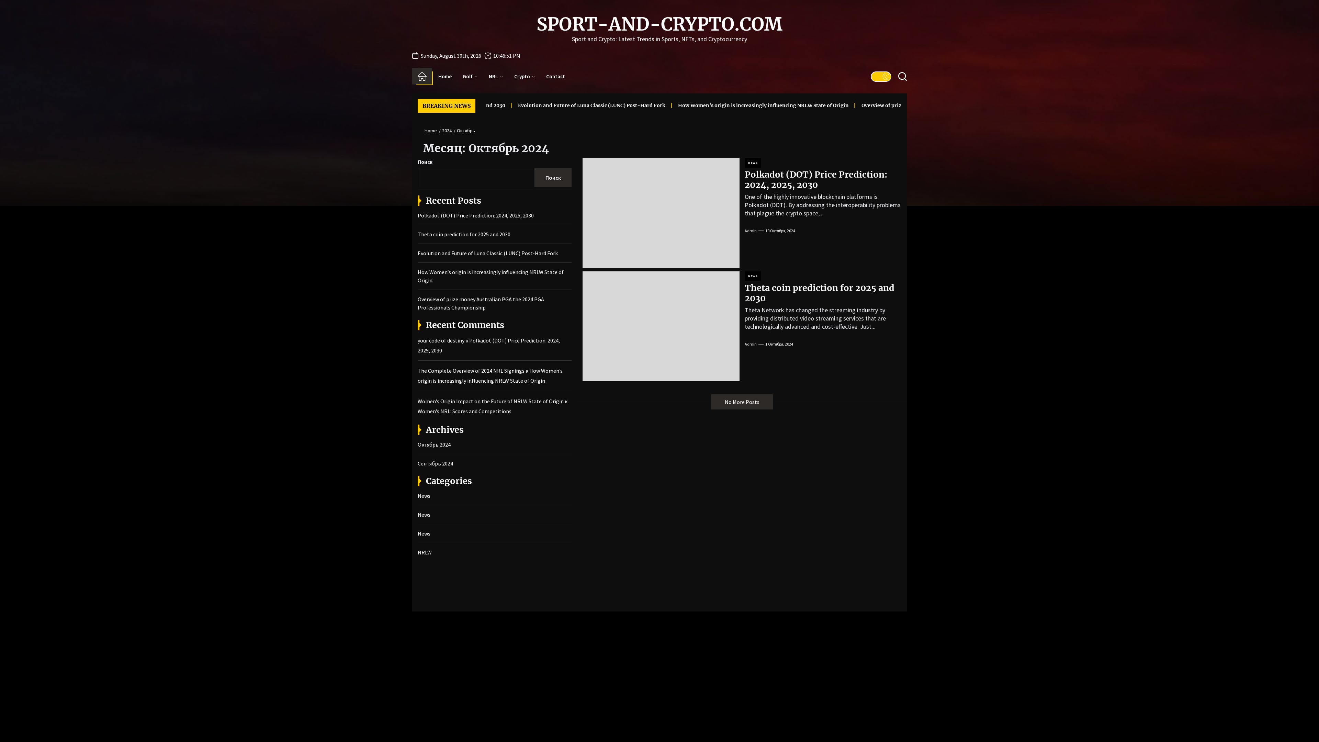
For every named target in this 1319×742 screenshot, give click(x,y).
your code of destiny (441, 340)
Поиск (425, 162)
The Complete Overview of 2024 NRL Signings (471, 370)
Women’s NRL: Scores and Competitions (464, 411)
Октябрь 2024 (434, 444)
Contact (555, 76)
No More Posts (742, 401)
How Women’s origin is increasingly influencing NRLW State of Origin (723, 105)
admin (751, 230)
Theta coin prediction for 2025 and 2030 (819, 293)
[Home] (422, 76)
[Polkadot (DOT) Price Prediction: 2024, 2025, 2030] (661, 213)
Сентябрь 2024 (435, 463)
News (752, 162)
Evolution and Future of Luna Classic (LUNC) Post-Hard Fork (551, 105)
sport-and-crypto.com (659, 24)
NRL (493, 76)
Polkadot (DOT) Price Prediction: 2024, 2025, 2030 (816, 179)
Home (445, 76)
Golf (468, 76)
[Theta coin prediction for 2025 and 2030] (661, 326)
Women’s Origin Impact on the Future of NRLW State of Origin (491, 401)
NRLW (425, 552)
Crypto (522, 76)
